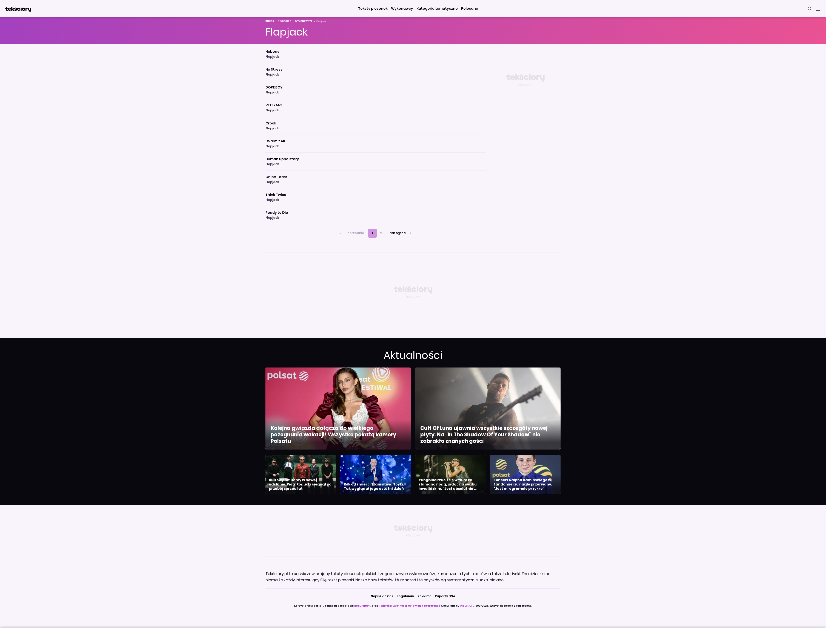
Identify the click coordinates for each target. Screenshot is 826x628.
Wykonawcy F (303, 21)
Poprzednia (354, 233)
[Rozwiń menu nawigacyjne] (818, 8)
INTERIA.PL (467, 606)
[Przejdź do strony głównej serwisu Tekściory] (18, 8)
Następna (398, 233)
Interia (269, 21)
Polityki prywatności (393, 606)
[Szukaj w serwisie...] (809, 8)
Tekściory (284, 21)
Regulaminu (362, 606)
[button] (372, 8)
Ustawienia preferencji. (424, 605)
